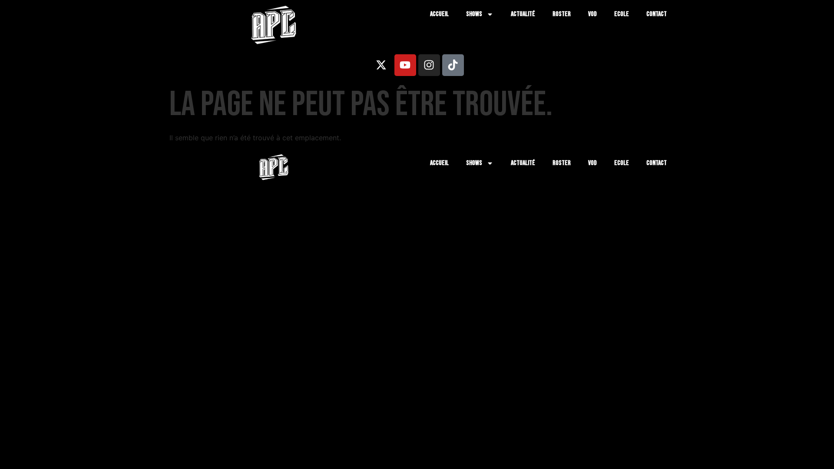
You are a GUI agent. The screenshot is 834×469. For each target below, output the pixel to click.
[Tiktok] (453, 65)
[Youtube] (405, 65)
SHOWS (474, 14)
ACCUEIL (439, 14)
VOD (592, 14)
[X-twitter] (381, 65)
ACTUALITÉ (523, 14)
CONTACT (656, 14)
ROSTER (562, 14)
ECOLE (621, 14)
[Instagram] (429, 65)
